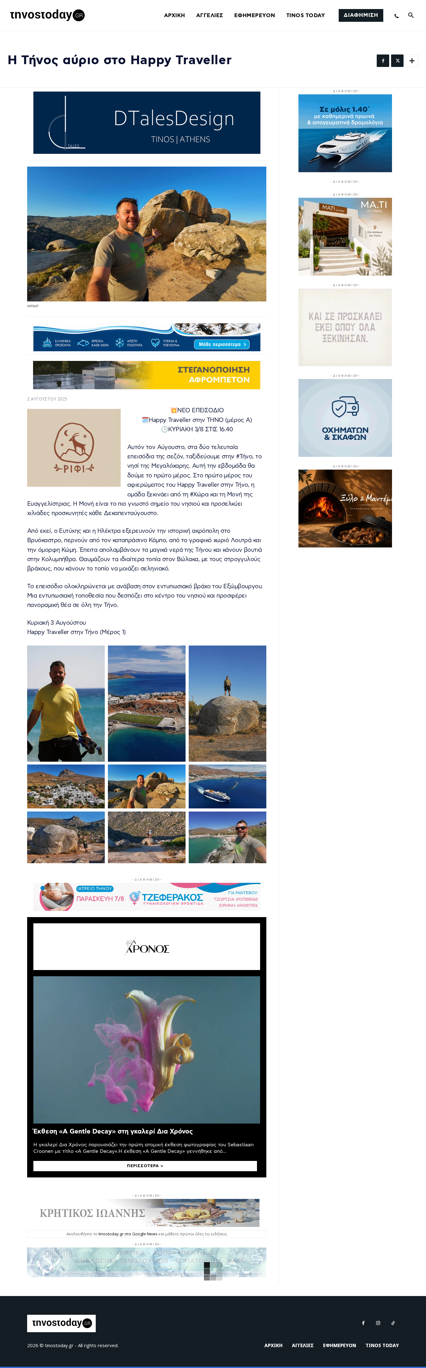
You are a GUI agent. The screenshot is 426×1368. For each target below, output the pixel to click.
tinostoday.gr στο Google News (128, 1234)
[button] (411, 15)
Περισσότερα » (145, 1166)
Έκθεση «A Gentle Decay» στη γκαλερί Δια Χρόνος (113, 1131)
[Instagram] (378, 1323)
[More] (412, 60)
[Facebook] (383, 60)
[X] (397, 60)
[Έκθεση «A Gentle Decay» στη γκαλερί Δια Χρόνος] (146, 1050)
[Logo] (46, 15)
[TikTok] (393, 1323)
